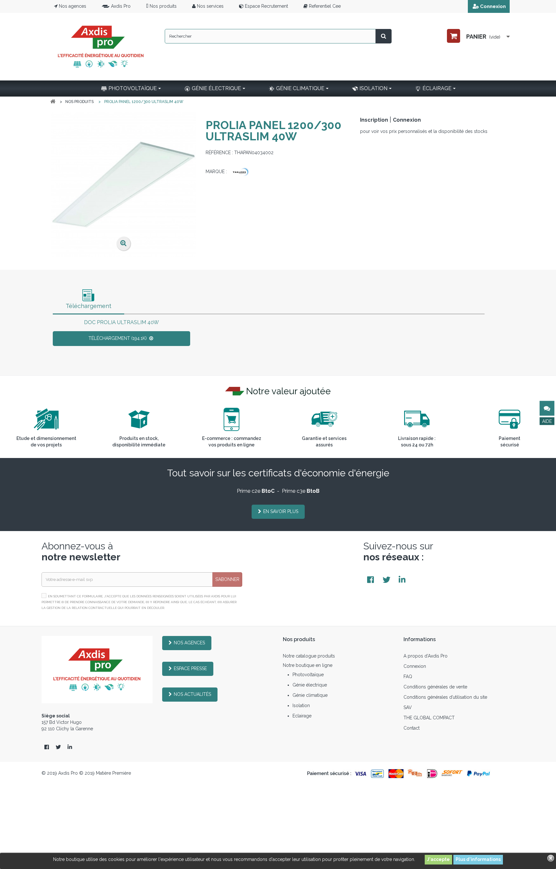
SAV (407, 707)
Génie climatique (310, 695)
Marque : (216, 171)
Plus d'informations (478, 859)
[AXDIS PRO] (100, 46)
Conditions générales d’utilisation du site (445, 697)
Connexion (493, 6)
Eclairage (301, 715)
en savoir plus (280, 511)
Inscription (374, 120)
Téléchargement (88, 306)
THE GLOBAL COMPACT (429, 717)
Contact (411, 728)
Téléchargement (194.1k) (118, 338)
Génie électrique (309, 684)
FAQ (407, 676)
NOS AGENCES (189, 642)
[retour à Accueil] (53, 102)
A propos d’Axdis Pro (425, 656)
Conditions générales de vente (435, 686)
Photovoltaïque (308, 674)
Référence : (219, 152)
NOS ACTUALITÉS (192, 694)
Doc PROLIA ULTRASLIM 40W (121, 322)
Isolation (301, 705)
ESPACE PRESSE (190, 668)
